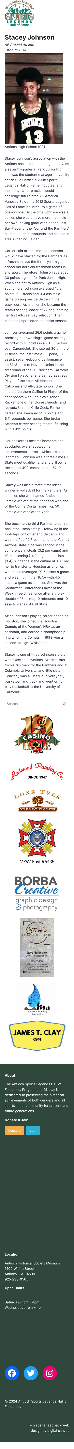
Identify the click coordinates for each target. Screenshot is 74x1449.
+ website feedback (45, 1425)
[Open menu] (65, 13)
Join (33, 1130)
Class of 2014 (15, 50)
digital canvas (58, 1431)
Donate (14, 1130)
